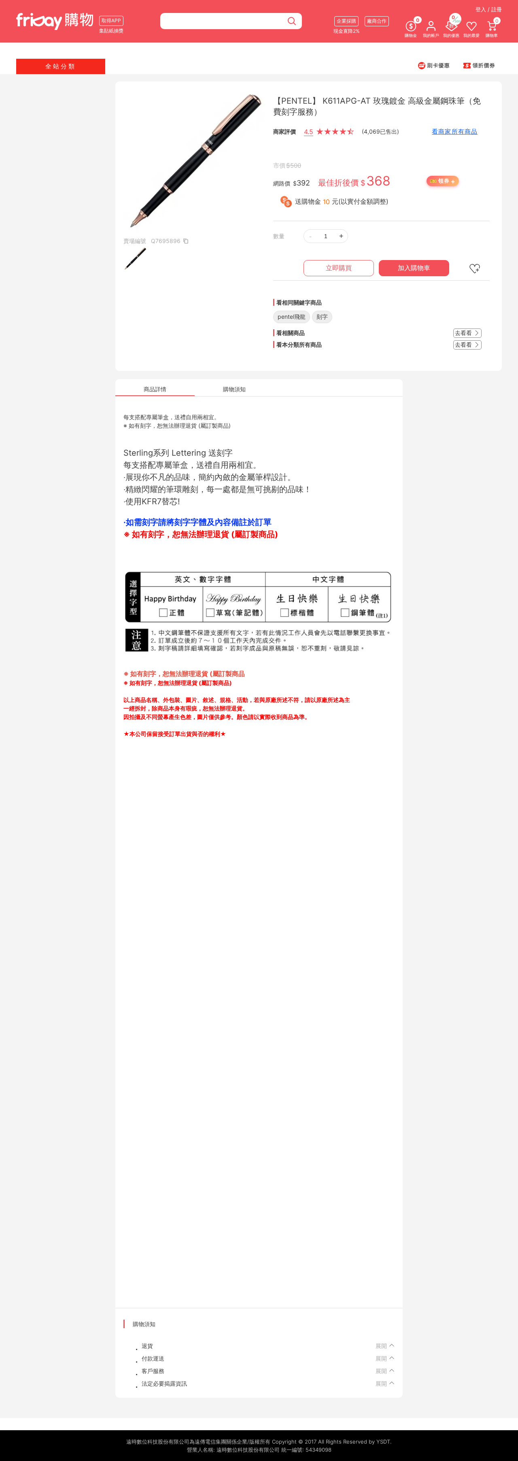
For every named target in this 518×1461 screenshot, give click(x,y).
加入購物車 (414, 267)
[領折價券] (479, 65)
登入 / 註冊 (489, 9)
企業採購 (346, 21)
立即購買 (339, 267)
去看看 (464, 332)
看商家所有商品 (455, 131)
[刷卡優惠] (433, 65)
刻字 (322, 316)
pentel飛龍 (292, 316)
